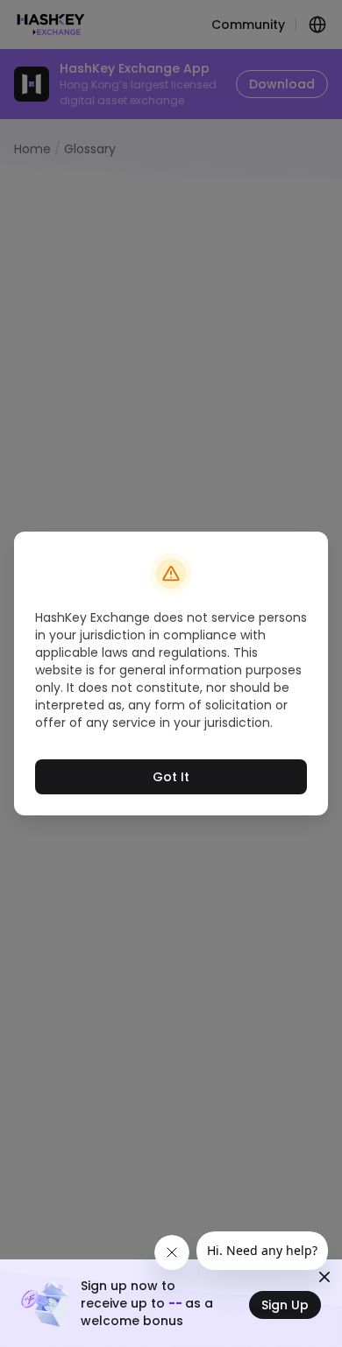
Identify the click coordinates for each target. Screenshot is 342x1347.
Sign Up (285, 1305)
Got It (171, 777)
